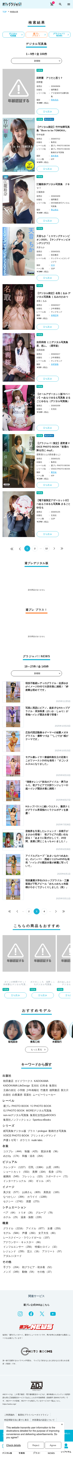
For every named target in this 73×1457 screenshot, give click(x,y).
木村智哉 (54, 364)
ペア (10, 1212)
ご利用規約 (9, 1415)
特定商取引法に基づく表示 (16, 1420)
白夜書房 (17, 1094)
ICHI (53, 265)
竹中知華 (40, 134)
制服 (32, 1151)
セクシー (14, 1201)
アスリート (52, 1251)
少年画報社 (32, 1090)
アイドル (36, 1228)
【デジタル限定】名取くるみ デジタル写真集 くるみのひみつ (53, 295)
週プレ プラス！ (36, 34)
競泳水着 (50, 1151)
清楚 (33, 1201)
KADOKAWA (41, 1080)
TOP (5, 12)
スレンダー (15, 1167)
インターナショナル (19, 1180)
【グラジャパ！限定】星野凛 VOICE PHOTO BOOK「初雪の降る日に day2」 (53, 447)
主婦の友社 (9, 1090)
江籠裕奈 (40, 192)
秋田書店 (8, 1080)
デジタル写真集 (13, 34)
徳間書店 (54, 1090)
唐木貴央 (54, 156)
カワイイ (38, 1196)
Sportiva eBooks (42, 1119)
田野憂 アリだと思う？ (49, 78)
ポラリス (25, 1140)
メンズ (12, 1271)
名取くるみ (41, 301)
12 (46, 548)
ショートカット (17, 1171)
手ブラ (12, 1267)
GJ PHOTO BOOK (14, 1110)
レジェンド (14, 1251)
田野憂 (39, 82)
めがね (12, 1155)
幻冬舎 (44, 1085)
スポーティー (57, 1176)
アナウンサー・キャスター (22, 1242)
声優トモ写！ (11, 1140)
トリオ (26, 1212)
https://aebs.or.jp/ (9, 1404)
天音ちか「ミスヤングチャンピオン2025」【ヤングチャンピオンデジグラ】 (53, 240)
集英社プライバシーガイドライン (33, 1415)
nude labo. (37, 1140)
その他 (45, 1271)
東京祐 (54, 472)
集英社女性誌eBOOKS (43, 1115)
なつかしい (14, 1196)
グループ (45, 1212)
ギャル (44, 1180)
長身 (56, 1171)
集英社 (53, 1085)
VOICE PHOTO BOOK (16, 1135)
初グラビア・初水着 (37, 1267)
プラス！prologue (37, 1130)
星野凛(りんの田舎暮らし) (48, 454)
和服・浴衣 (33, 1155)
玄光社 (35, 1085)
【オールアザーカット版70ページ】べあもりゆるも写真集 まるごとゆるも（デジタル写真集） (53, 398)
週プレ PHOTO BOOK (16, 1105)
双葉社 (27, 1094)
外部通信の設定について (43, 1420)
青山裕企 (54, 210)
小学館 (21, 1090)
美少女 (12, 1192)
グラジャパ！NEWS (59, 34)
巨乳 (37, 1167)
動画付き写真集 (57, 1130)
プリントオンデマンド (43, 1135)
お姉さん (32, 1192)
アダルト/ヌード (12, 1255)
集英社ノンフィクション (17, 1119)
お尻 (53, 1167)
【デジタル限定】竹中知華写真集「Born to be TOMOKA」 (53, 128)
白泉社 (7, 1094)
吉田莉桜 (40, 350)
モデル (12, 1233)
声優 (29, 1233)
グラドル (14, 1228)
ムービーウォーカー (44, 1094)
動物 (29, 1271)
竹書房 (44, 1090)
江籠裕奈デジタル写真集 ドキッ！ (53, 186)
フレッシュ (33, 1176)
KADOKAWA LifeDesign (16, 1085)
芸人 (34, 1251)
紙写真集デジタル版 (14, 1130)
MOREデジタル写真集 (39, 1110)
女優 (54, 1228)
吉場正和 (54, 315)
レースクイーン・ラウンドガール (27, 1237)
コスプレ (13, 1151)
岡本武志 (54, 100)
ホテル (11, 1217)
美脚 (39, 1171)
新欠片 (65, 1090)
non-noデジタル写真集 (16, 1115)
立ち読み (47, 111)
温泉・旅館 (32, 1217)
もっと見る (36, 1049)
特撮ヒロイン (47, 1246)
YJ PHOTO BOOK (40, 1105)
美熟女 (52, 1192)
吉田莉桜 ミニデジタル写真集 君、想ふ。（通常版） (52, 344)
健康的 (12, 1176)
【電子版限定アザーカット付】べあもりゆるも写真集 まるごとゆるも (53, 504)
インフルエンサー (18, 1246)
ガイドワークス (24, 1080)
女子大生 (47, 1233)
